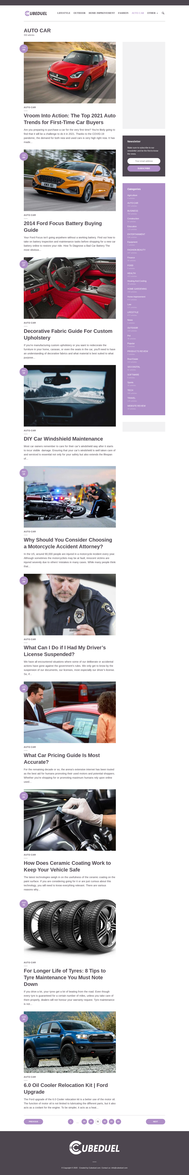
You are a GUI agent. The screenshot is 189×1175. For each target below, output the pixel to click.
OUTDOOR (79, 13)
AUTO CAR (138, 13)
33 (111, 1122)
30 (91, 1122)
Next (155, 1122)
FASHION (123, 13)
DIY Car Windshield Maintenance (63, 439)
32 (105, 1122)
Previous (33, 1122)
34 (118, 1122)
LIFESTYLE (63, 13)
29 (84, 1122)
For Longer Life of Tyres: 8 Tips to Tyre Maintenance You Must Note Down (65, 977)
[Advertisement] (143, 85)
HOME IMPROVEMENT (102, 13)
